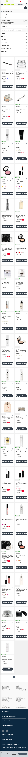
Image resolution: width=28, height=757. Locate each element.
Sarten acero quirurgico (6, 707)
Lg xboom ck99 (4, 688)
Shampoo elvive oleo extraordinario (21, 689)
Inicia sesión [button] (20, 4)
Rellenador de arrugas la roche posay (21, 707)
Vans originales (18, 697)
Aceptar (22, 753)
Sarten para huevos (19, 687)
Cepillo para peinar (5, 700)
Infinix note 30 (18, 700)
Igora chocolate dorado (6, 687)
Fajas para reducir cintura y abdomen (7, 701)
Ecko (16, 694)
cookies (8, 755)
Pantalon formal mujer (5, 697)
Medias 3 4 (17, 686)
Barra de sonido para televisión (21, 703)
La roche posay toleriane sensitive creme (21, 690)
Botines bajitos (18, 701)
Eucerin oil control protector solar (7, 698)
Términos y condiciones (7, 734)
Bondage (17, 706)
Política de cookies (6, 736)
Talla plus (3, 685)
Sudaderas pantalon (5, 706)
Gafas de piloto (4, 699)
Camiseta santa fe (18, 691)
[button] (14, 8)
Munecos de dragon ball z (6, 689)
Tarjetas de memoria (19, 688)
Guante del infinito (5, 694)
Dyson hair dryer (18, 699)
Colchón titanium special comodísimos (7, 691)
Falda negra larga (18, 685)
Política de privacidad (7, 739)
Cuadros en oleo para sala (6, 703)
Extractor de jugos (5, 702)
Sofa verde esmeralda (5, 686)
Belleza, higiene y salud (7, 30)
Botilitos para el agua (5, 690)
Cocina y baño (18, 30)
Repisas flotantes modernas (20, 698)
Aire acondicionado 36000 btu (21, 702)
